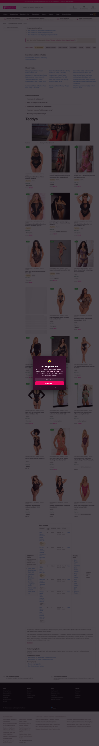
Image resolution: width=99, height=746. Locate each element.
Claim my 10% (49, 383)
